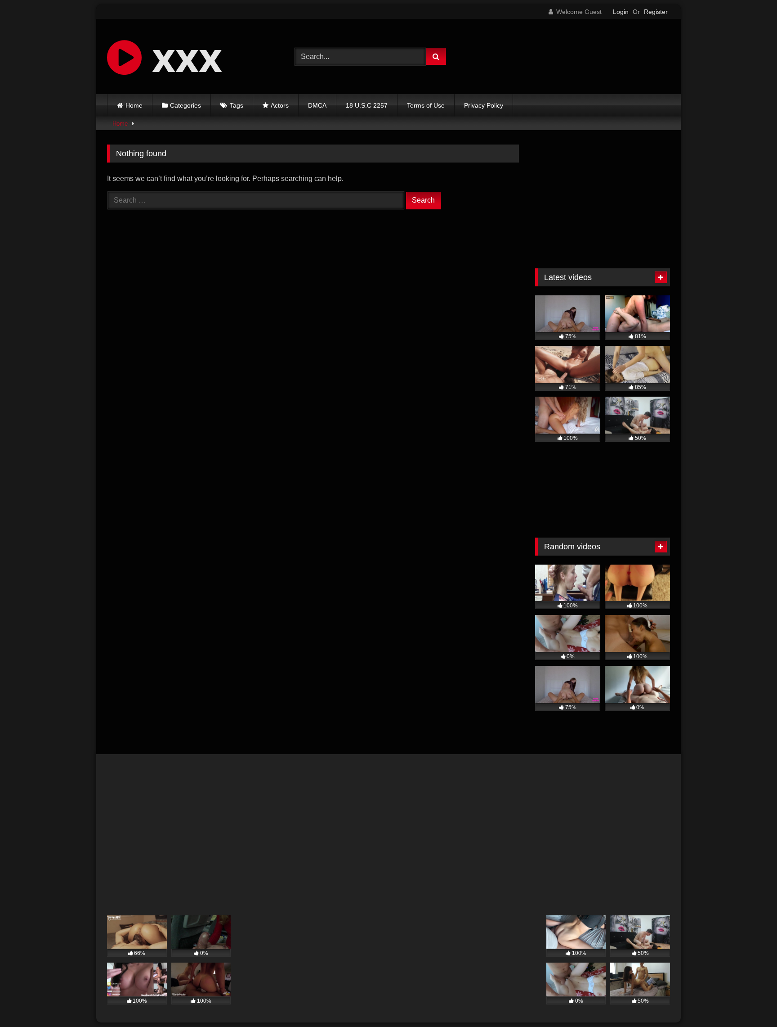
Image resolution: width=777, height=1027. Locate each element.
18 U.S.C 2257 (367, 105)
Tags (236, 105)
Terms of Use (426, 105)
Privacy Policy (483, 105)
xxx (182, 56)
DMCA (317, 105)
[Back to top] (749, 1000)
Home (134, 105)
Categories (185, 105)
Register (656, 11)
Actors (280, 105)
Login (621, 11)
